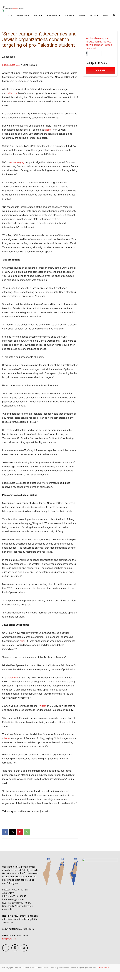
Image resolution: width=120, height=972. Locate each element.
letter (7, 738)
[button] (114, 15)
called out (12, 93)
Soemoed (68, 15)
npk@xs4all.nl (9, 938)
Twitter (42, 705)
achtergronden (52, 15)
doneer (105, 15)
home (10, 15)
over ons (92, 15)
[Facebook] (5, 832)
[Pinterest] (20, 832)
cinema (82, 15)
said (22, 640)
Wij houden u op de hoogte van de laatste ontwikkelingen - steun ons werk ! (99, 43)
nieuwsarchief (22, 15)
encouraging (17, 162)
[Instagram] (14, 947)
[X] (12, 832)
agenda (37, 15)
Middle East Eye (11, 64)
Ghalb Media (103, 967)
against (48, 129)
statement (12, 677)
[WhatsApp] (27, 832)
